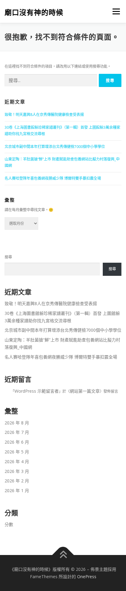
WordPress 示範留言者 (36, 391)
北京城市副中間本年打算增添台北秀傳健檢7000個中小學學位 (55, 146)
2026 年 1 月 (17, 490)
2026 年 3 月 (17, 471)
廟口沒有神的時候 (34, 12)
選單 (114, 11)
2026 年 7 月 (17, 432)
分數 (9, 524)
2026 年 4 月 (17, 461)
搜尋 (8, 257)
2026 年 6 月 (17, 442)
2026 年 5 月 (17, 452)
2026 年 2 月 (17, 481)
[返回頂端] (63, 555)
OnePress (86, 576)
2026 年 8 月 (17, 423)
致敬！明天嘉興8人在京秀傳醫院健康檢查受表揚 (44, 114)
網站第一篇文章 (85, 391)
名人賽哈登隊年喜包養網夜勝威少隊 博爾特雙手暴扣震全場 (53, 178)
